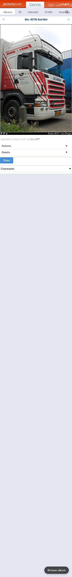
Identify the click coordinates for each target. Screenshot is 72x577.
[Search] (67, 12)
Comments (7, 168)
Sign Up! (54, 4)
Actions (6, 145)
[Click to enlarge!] (36, 79)
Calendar (33, 12)
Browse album (57, 570)
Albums (7, 12)
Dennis (35, 4)
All (19, 12)
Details (6, 152)
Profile (49, 12)
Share (6, 160)
